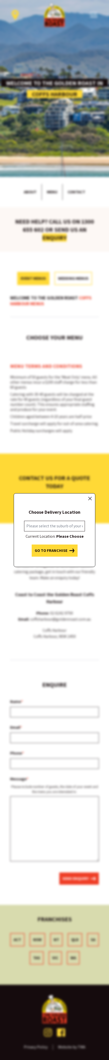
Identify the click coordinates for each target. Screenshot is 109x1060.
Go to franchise (51, 550)
